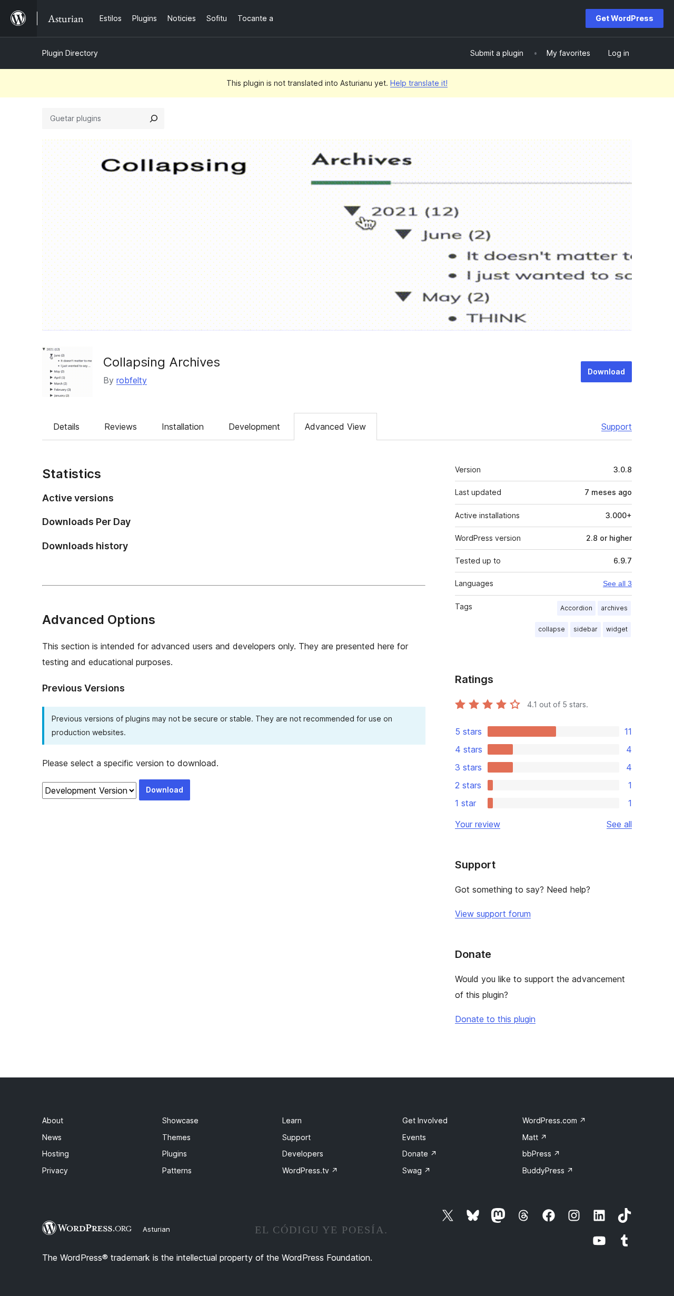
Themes (176, 1137)
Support (616, 426)
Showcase (180, 1120)
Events (414, 1137)
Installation (183, 426)
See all (619, 824)
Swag (416, 1170)
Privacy (55, 1170)
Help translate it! (419, 82)
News (52, 1137)
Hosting (55, 1153)
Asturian (156, 1229)
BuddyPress (547, 1170)
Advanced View (335, 426)
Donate (419, 1153)
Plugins (174, 1153)
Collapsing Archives (161, 362)
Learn (292, 1120)
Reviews (120, 426)
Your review (477, 824)
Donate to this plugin (495, 1019)
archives (614, 608)
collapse (551, 629)
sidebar (585, 629)
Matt (534, 1137)
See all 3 (617, 583)
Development (254, 426)
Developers (302, 1153)
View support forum (493, 913)
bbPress (541, 1153)
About (52, 1120)
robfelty (131, 380)
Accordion (576, 608)
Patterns (177, 1170)
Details (66, 426)
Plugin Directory (70, 52)
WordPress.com (554, 1120)
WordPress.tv (310, 1170)
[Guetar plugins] (153, 118)
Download (606, 371)
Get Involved (425, 1120)
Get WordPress (624, 18)
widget (617, 629)
